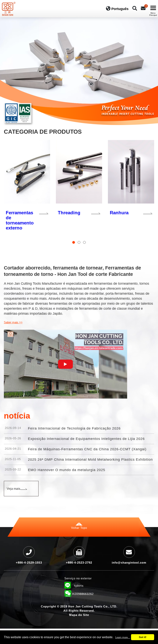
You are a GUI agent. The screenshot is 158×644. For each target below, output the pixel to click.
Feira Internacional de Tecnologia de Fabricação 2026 (74, 428)
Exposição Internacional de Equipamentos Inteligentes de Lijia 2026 (86, 439)
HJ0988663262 (79, 594)
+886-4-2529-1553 (29, 562)
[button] (73, 242)
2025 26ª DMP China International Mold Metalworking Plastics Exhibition (90, 459)
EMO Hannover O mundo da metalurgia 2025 (66, 470)
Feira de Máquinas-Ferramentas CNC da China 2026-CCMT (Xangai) (87, 449)
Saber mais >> (13, 322)
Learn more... (122, 637)
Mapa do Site (79, 614)
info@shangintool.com (129, 562)
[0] (143, 8)
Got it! (142, 637)
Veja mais (13, 488)
